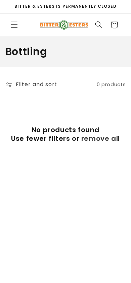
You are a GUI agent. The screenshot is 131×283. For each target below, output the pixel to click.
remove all (100, 138)
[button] (14, 25)
